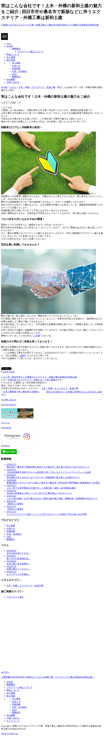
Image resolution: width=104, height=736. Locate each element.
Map (12, 733)
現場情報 (16, 68)
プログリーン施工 (15, 597)
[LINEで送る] (8, 372)
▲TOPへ (5, 672)
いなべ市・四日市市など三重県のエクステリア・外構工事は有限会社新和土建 (39, 377)
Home (3, 733)
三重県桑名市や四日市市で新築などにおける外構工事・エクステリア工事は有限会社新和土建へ (47, 677)
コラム (13, 87)
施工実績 (10, 60)
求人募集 (16, 63)
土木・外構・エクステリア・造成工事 (36, 87)
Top (16, 733)
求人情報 (10, 57)
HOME (9, 46)
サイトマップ (13, 721)
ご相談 (21, 355)
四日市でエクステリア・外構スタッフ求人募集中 (33, 380)
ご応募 (37, 335)
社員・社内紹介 (19, 71)
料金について (13, 54)
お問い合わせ (13, 82)
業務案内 (16, 49)
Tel (8, 733)
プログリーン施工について (30, 51)
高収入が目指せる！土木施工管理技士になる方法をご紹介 (74, 392)
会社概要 (10, 79)
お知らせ (16, 66)
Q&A (14, 74)
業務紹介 (16, 77)
